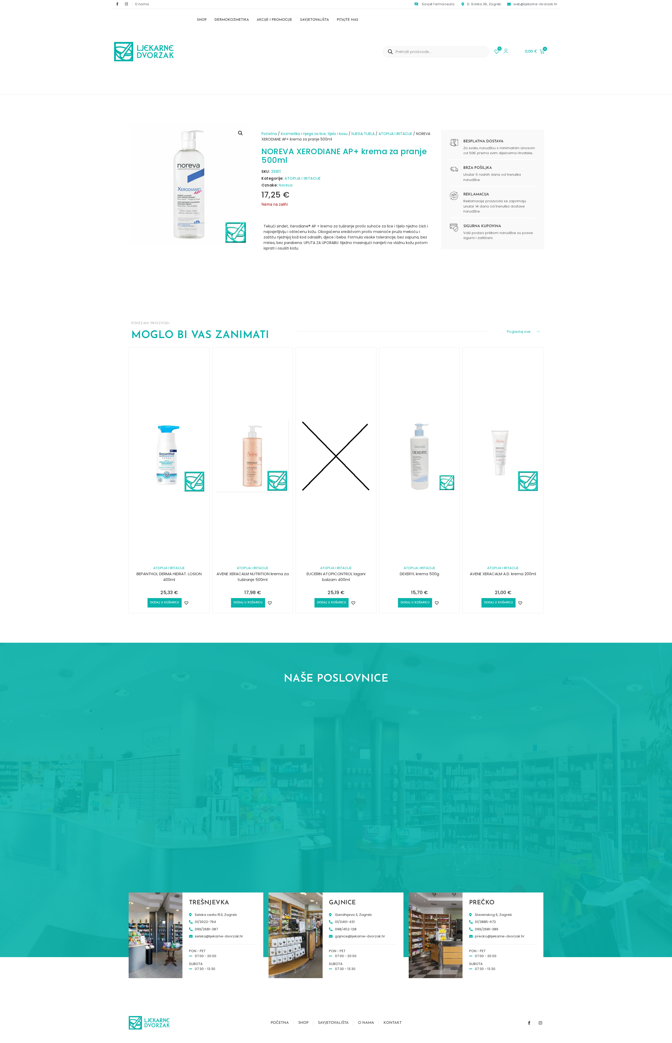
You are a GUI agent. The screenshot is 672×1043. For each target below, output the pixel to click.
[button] (240, 133)
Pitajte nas (347, 20)
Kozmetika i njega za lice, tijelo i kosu (314, 133)
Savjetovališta (314, 20)
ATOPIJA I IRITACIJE (395, 133)
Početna (269, 133)
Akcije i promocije (274, 20)
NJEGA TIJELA (363, 133)
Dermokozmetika (231, 20)
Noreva (285, 185)
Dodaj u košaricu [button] (164, 602)
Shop (202, 20)
